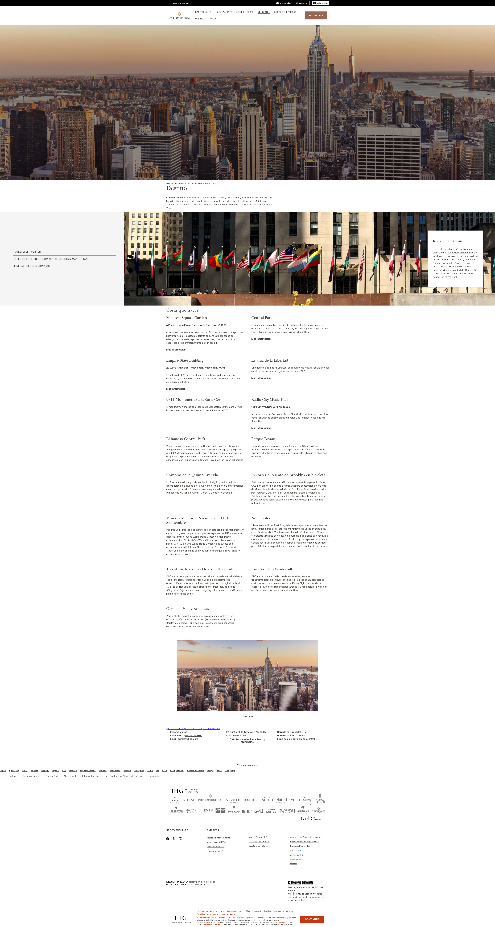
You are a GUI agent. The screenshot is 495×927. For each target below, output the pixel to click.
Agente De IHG (296, 859)
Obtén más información (302, 893)
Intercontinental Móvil (216, 842)
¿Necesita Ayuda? (215, 851)
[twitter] (174, 838)
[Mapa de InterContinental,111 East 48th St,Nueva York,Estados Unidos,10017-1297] (193, 729)
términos (207, 922)
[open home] (4, 776)
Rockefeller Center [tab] (27, 251)
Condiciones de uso (215, 846)
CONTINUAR (312, 919)
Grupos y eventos (285, 12)
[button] (320, 3)
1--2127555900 (193, 735)
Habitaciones (203, 12)
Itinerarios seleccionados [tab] (32, 266)
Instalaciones (223, 12)
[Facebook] (168, 838)
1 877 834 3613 (197, 884)
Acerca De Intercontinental (218, 838)
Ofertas (200, 19)
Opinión (293, 864)
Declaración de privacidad (213, 924)
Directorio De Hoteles (258, 846)
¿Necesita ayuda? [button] (180, 3)
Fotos (213, 19)
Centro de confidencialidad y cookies (306, 837)
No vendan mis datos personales (304, 841)
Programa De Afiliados (300, 846)
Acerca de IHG (296, 855)
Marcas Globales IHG (258, 837)
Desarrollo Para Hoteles (259, 841)
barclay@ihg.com (188, 739)
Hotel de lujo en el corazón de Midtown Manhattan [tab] (50, 259)
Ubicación (264, 12)
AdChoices (295, 850)
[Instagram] (180, 838)
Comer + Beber (245, 12)
